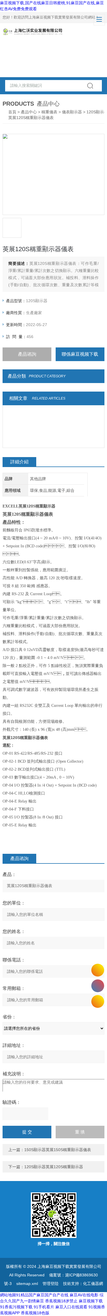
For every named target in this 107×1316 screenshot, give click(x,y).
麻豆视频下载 (91, 1301)
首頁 (12, 112)
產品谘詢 (27, 354)
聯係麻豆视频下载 (80, 354)
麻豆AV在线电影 (84, 1295)
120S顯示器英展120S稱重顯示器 (53, 1166)
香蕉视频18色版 (35, 1313)
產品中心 (29, 112)
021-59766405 (97, 985)
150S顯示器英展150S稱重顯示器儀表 (57, 1149)
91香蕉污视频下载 (16, 1307)
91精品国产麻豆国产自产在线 (42, 1295)
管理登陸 (50, 1283)
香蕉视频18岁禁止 (61, 1301)
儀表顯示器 (72, 112)
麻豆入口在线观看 (71, 1307)
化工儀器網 (93, 1283)
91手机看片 (44, 1307)
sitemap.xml (27, 1283)
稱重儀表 (49, 112)
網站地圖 (8, 1295)
